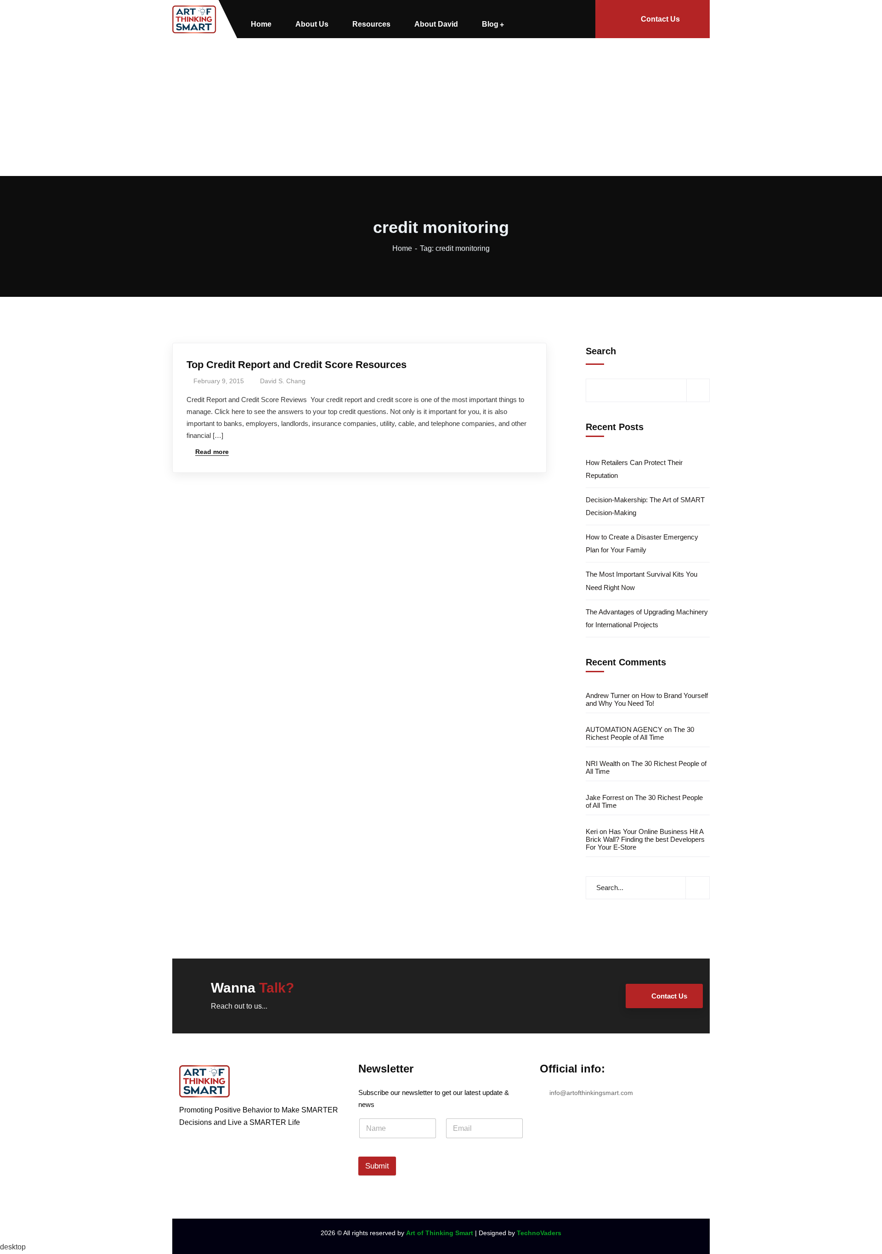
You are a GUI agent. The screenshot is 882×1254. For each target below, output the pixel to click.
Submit (377, 1166)
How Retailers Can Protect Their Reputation (634, 469)
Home (402, 248)
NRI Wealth (603, 763)
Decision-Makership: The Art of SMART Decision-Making (645, 506)
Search (601, 351)
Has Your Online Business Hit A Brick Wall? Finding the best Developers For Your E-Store (645, 839)
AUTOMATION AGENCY (624, 729)
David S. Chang (282, 381)
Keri (592, 831)
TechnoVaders (539, 1233)
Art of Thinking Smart (439, 1233)
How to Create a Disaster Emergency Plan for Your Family (642, 543)
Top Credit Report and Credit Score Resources (297, 364)
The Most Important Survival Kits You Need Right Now (641, 580)
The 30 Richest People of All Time (640, 733)
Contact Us (660, 19)
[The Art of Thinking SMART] (194, 19)
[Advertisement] (441, 107)
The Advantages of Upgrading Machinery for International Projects (647, 618)
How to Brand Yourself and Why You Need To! (647, 699)
